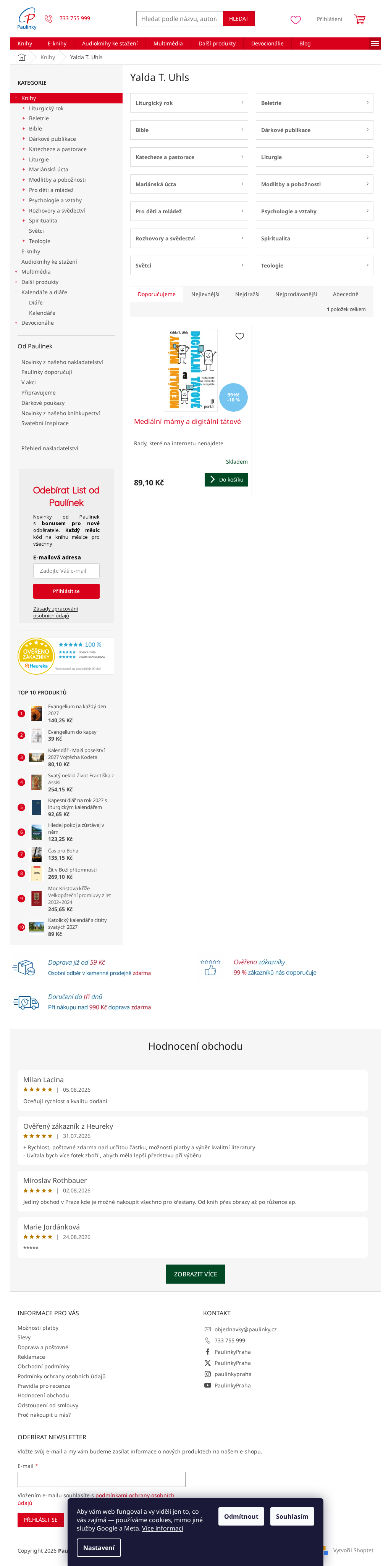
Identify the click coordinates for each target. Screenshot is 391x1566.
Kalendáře (42, 312)
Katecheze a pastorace (58, 149)
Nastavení (99, 1547)
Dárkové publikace (52, 138)
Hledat (239, 18)
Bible (35, 128)
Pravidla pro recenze (44, 1385)
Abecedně (346, 294)
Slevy (24, 1337)
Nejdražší (247, 294)
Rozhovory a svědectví (57, 210)
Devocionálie (37, 322)
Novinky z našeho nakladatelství (62, 362)
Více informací (162, 1528)
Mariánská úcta (48, 169)
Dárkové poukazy (43, 402)
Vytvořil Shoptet (353, 1550)
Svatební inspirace (45, 423)
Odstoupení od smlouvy (48, 1405)
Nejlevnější (205, 294)
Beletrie (39, 118)
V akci (28, 382)
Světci (36, 230)
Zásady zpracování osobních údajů (55, 612)
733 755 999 (230, 1340)
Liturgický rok (46, 108)
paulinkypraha (233, 1374)
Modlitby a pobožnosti (57, 179)
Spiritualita (43, 220)
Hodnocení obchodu (195, 1046)
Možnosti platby (38, 1327)
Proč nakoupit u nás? (44, 1414)
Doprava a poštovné (43, 1347)
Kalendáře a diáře (44, 292)
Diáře (36, 302)
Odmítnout (241, 1516)
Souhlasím (292, 1516)
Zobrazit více (195, 1274)
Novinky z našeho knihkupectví (60, 413)
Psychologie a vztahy (55, 200)
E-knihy (30, 251)
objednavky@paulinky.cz (246, 1329)
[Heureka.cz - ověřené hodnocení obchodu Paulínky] (66, 656)
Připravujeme (38, 392)
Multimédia (36, 271)
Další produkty (39, 281)
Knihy (28, 98)
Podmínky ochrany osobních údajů (62, 1376)
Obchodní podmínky (43, 1366)
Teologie (39, 241)
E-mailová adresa (57, 557)
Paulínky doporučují (46, 371)
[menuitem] (25, 43)
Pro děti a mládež (51, 189)
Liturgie (39, 159)
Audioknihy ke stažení (49, 261)
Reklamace (31, 1356)
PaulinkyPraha (233, 1351)
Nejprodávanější (296, 294)
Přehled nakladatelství (49, 448)
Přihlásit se (66, 591)
